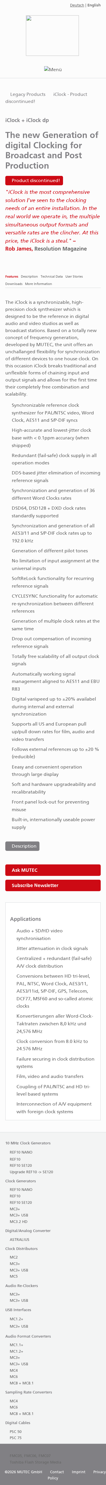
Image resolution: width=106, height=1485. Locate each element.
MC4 (14, 1371)
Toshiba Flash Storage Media (35, 1462)
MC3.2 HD (18, 1222)
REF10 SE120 (21, 1166)
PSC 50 (15, 1432)
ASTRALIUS (19, 1240)
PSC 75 (15, 1438)
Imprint (78, 1472)
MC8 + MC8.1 (22, 1383)
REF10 (15, 1159)
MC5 (14, 1277)
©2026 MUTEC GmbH (23, 1472)
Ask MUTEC (24, 870)
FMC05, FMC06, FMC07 (30, 1456)
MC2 (14, 1257)
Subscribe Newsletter (35, 885)
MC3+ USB (19, 1215)
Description (24, 846)
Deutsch (77, 5)
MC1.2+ (16, 1319)
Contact (57, 1472)
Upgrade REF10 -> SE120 (31, 1172)
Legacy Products (27, 94)
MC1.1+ (16, 1345)
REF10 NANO (21, 1152)
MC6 (14, 1377)
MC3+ (15, 1209)
